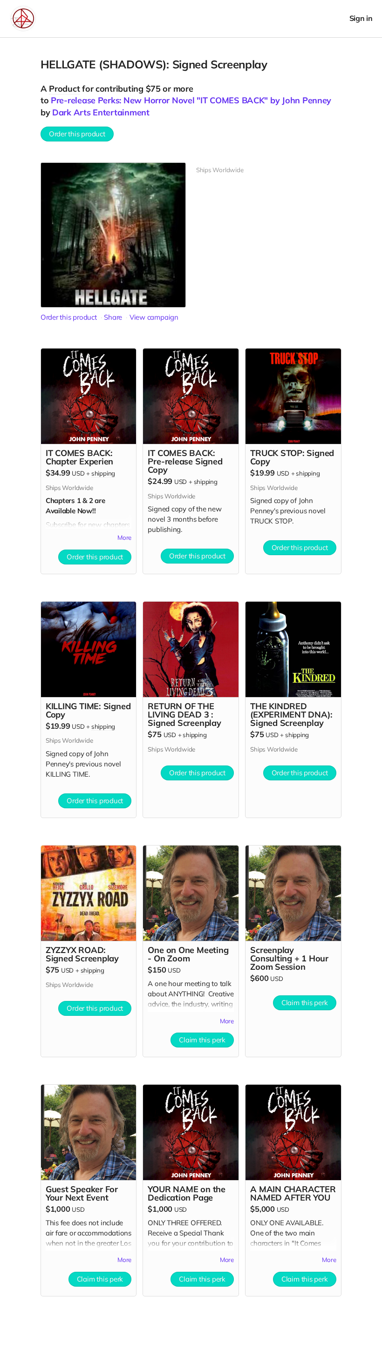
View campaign (154, 317)
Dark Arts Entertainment (101, 112)
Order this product (77, 133)
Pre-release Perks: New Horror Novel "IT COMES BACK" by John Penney (191, 100)
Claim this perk (202, 1039)
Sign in (361, 18)
